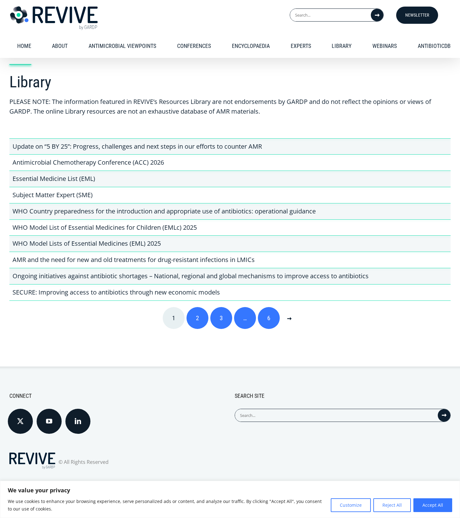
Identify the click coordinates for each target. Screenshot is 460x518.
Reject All (392, 505)
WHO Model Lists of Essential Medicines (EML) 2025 (87, 243)
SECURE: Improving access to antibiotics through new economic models (116, 292)
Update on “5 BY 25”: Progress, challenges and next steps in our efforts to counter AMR (137, 146)
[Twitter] (20, 421)
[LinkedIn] (77, 421)
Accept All (432, 505)
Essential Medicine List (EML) (54, 178)
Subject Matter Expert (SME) (53, 195)
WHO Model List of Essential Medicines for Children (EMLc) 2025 (105, 227)
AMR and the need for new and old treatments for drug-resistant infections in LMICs (134, 259)
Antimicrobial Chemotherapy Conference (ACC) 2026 (88, 162)
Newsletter (417, 15)
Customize (351, 505)
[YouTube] (49, 421)
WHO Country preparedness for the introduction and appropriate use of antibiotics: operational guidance (164, 211)
